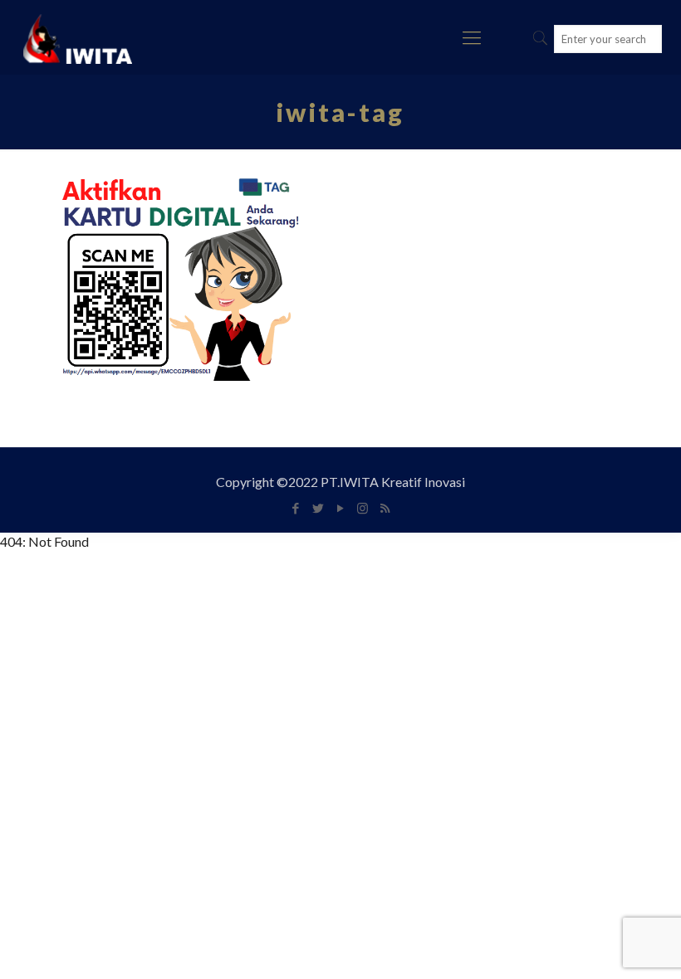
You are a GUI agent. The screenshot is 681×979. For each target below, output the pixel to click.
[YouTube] (340, 507)
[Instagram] (362, 507)
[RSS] (385, 507)
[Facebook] (295, 507)
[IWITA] (77, 37)
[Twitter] (317, 507)
